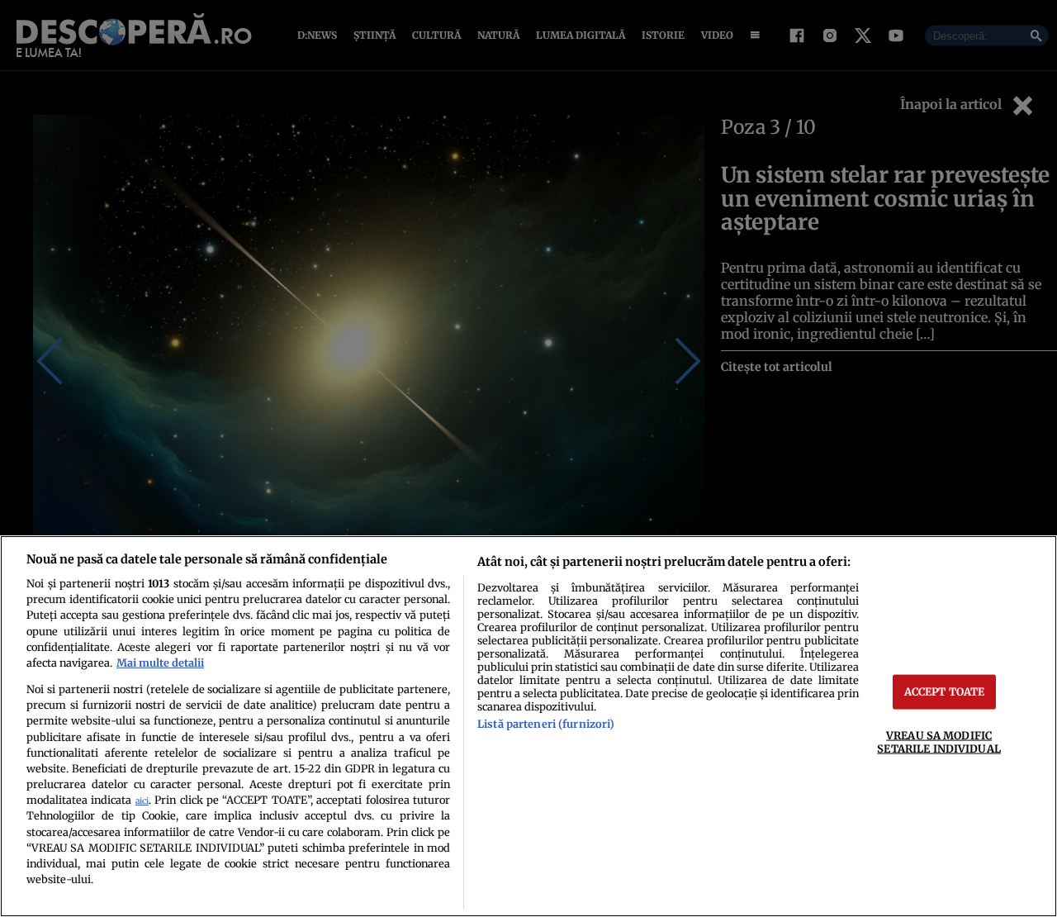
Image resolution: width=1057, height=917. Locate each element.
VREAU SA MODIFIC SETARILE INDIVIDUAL (938, 741)
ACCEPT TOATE (944, 691)
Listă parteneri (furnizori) (545, 723)
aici (142, 801)
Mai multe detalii (160, 662)
